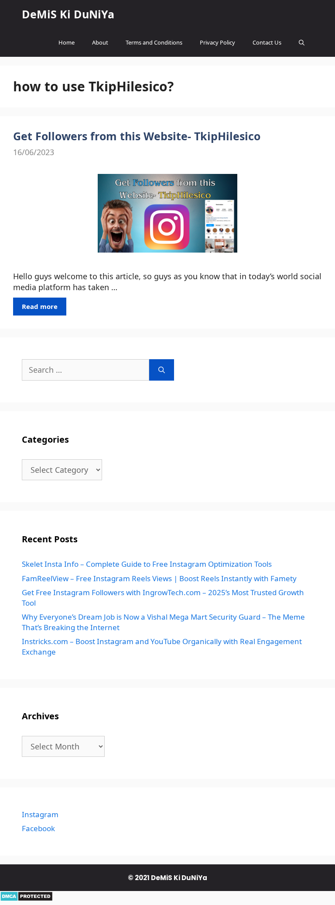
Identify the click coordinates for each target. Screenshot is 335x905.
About (100, 42)
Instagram (40, 814)
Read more (40, 306)
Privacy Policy (217, 42)
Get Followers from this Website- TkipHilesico (136, 135)
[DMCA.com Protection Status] (26, 898)
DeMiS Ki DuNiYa (68, 14)
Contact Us (267, 42)
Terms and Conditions (154, 42)
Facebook (38, 828)
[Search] (161, 370)
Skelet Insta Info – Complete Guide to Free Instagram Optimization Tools (147, 564)
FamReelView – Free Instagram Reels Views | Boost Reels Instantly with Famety (159, 578)
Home (66, 42)
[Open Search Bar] (301, 42)
